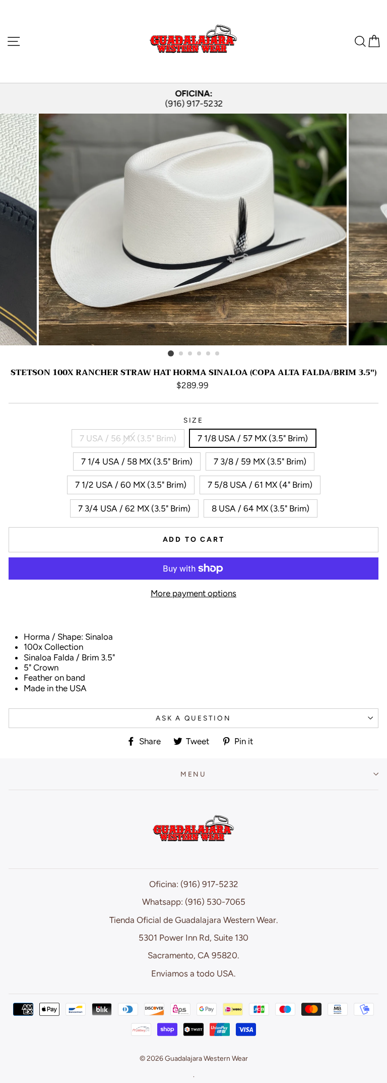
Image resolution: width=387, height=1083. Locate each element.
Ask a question (193, 718)
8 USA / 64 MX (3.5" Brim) (260, 508)
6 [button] (217, 353)
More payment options (193, 593)
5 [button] (208, 353)
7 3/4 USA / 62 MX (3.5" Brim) (134, 508)
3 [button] (190, 353)
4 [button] (199, 353)
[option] (193, 98)
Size (193, 420)
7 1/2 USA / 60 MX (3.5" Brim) (130, 485)
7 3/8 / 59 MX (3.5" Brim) (260, 461)
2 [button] (181, 353)
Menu (193, 774)
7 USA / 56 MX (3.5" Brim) (128, 438)
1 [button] (171, 353)
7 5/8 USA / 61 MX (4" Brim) (260, 485)
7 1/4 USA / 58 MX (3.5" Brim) (136, 461)
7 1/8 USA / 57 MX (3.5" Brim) (253, 438)
